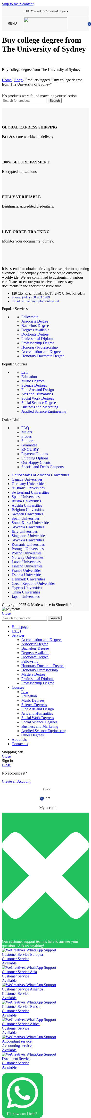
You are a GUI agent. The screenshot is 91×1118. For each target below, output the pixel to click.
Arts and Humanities (37, 394)
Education (29, 377)
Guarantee (29, 445)
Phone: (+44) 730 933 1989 (31, 297)
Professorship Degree (37, 343)
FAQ (25, 428)
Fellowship (29, 317)
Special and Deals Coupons (42, 467)
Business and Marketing (39, 407)
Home (7, 80)
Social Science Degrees (39, 403)
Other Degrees (32, 735)
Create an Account (16, 781)
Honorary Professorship (39, 347)
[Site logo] (45, 30)
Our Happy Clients (35, 462)
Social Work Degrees (37, 398)
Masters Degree (33, 674)
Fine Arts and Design (37, 390)
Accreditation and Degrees (41, 352)
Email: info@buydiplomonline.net (35, 301)
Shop (18, 80)
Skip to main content (17, 4)
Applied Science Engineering (43, 411)
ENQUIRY (30, 449)
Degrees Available (35, 330)
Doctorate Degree (35, 334)
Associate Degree (34, 321)
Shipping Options (34, 458)
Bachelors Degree (35, 325)
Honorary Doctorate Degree (42, 356)
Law (24, 372)
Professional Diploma (37, 339)
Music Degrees (32, 381)
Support (27, 441)
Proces (26, 436)
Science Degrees (34, 385)
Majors (26, 432)
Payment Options (34, 454)
